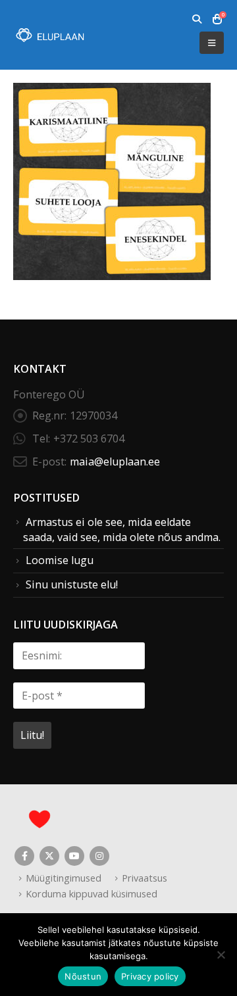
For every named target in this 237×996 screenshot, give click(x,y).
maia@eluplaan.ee (115, 461)
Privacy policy (150, 976)
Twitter (49, 856)
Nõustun (83, 976)
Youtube (74, 856)
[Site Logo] (49, 35)
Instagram (99, 856)
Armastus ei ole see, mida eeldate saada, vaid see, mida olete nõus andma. (122, 530)
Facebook (24, 856)
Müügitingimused (63, 877)
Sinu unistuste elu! (72, 584)
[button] (196, 19)
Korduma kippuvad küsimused (91, 893)
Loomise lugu (59, 560)
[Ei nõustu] (220, 954)
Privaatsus (144, 877)
